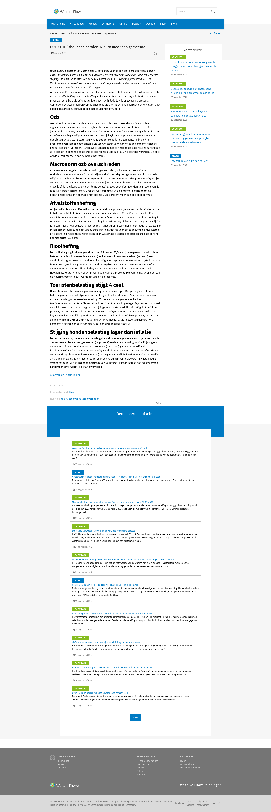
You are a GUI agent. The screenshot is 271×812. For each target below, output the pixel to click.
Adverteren (142, 774)
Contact (140, 768)
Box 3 (174, 23)
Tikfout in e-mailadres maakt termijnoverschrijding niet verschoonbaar (106, 642)
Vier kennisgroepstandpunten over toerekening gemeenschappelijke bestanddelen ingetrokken (190, 138)
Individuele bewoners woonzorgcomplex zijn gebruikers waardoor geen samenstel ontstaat (194, 66)
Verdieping (108, 23)
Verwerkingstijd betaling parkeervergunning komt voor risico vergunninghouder (110, 448)
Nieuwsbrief (63, 761)
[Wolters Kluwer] (69, 11)
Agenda (150, 23)
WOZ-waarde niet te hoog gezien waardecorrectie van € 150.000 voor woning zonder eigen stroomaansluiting (124, 559)
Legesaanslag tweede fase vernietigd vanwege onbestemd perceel (103, 531)
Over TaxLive (143, 764)
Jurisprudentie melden (147, 761)
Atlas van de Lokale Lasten (65, 374)
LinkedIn (61, 768)
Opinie (123, 23)
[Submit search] (213, 11)
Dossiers (136, 23)
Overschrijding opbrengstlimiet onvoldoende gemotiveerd (100, 693)
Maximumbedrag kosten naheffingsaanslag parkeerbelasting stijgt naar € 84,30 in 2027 (113, 502)
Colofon (140, 771)
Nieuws (93, 23)
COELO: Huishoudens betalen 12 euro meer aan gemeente (88, 33)
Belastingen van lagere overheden (79, 398)
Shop (163, 23)
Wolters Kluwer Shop (190, 768)
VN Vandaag (77, 23)
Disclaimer (180, 803)
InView (183, 761)
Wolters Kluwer (187, 764)
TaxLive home (57, 23)
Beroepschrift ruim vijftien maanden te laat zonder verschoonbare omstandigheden (112, 667)
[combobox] (193, 11)
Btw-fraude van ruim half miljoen (189, 160)
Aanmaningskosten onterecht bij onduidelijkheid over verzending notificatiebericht (112, 613)
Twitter (60, 764)
